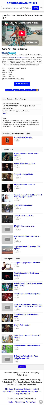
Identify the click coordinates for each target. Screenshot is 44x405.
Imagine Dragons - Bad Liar (24, 184)
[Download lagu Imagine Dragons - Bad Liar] (7, 187)
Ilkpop (30, 391)
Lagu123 (37, 391)
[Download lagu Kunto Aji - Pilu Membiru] (7, 140)
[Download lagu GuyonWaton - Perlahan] (7, 208)
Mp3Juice (6, 391)
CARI (36, 8)
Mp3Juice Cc (25, 394)
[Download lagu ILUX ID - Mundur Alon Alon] (7, 229)
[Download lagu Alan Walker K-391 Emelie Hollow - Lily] (7, 239)
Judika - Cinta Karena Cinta (24, 164)
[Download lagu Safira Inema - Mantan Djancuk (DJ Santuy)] (7, 338)
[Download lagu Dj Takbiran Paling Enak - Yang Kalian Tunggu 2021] (7, 359)
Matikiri (35, 389)
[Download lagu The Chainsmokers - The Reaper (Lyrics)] (7, 276)
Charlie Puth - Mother (22, 325)
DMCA (10, 402)
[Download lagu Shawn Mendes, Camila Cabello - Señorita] (7, 156)
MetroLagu (9, 389)
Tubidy (16, 394)
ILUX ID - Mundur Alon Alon (24, 226)
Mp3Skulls (15, 391)
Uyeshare (23, 391)
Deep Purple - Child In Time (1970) (27, 294)
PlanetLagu (18, 389)
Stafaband (27, 389)
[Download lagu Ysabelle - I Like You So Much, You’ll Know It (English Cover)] (7, 198)
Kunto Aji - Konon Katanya (18, 57)
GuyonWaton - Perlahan (23, 205)
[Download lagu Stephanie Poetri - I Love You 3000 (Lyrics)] (7, 250)
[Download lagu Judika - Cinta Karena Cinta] (7, 167)
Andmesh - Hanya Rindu (23, 174)
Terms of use (31, 402)
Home (23, 367)
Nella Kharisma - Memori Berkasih (27, 346)
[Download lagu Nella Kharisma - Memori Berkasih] (7, 349)
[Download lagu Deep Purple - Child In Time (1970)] (7, 297)
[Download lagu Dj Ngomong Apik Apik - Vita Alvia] (7, 266)
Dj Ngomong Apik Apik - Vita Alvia (27, 263)
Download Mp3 (23, 84)
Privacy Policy (20, 402)
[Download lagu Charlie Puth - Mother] (7, 328)
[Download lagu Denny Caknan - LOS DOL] (7, 218)
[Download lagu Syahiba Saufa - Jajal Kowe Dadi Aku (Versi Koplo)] (7, 286)
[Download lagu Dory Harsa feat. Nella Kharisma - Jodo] (7, 317)
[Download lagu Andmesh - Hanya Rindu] (7, 177)
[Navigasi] (41, 8)
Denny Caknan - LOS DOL (24, 215)
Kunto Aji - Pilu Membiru (23, 137)
